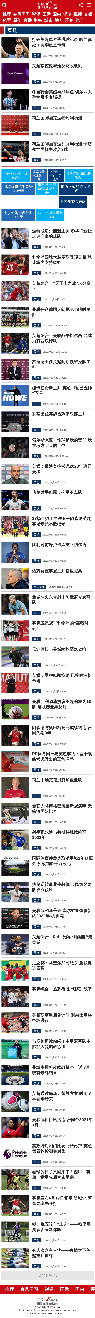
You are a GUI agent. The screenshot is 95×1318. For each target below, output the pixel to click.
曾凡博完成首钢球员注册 (47, 189)
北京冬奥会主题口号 (39, 175)
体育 (7, 20)
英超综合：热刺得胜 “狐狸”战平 (62, 989)
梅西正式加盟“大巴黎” (76, 189)
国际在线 (47, 5)
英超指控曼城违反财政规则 (57, 65)
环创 (69, 20)
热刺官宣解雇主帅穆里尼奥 (57, 570)
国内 (57, 14)
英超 (36, 55)
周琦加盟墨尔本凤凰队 (56, 175)
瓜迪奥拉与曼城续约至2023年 (59, 649)
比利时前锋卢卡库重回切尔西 (59, 544)
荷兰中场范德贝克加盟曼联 (57, 779)
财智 (38, 20)
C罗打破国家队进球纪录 (79, 175)
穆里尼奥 (39, 586)
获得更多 (45, 1275)
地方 (59, 20)
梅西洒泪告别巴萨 (73, 201)
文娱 (88, 14)
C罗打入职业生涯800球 (16, 175)
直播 (28, 20)
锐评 (36, 14)
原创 (17, 20)
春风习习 (21, 14)
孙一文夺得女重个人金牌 (50, 215)
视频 (78, 14)
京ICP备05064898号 (41, 1310)
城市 (48, 20)
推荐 (7, 14)
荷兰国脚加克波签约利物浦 (57, 118)
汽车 (80, 20)
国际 (46, 14)
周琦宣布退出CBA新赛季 (18, 189)
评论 (67, 14)
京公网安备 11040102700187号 (64, 1310)
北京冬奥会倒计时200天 (18, 215)
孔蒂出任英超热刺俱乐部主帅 (59, 414)
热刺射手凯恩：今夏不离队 (57, 492)
